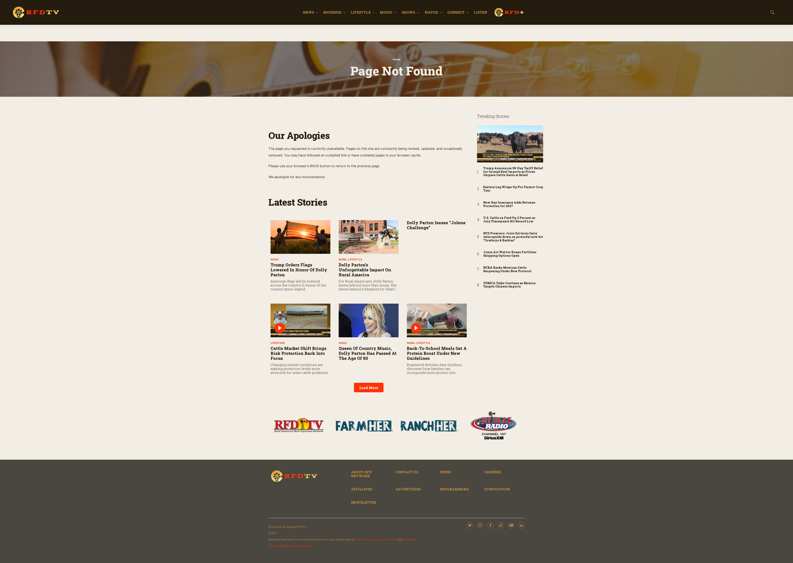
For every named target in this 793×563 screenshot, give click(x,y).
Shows (408, 12)
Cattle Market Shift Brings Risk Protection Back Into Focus (298, 353)
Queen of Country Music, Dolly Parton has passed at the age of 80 (367, 353)
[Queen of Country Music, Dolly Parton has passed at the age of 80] (369, 320)
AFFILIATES (361, 489)
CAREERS (492, 472)
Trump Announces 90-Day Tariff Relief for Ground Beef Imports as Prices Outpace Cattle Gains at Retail (513, 172)
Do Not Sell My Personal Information (290, 545)
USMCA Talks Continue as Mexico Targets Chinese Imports (509, 285)
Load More (368, 387)
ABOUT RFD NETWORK (361, 474)
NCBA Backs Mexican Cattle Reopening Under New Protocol (507, 269)
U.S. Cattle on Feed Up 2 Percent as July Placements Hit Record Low (509, 219)
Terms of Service (384, 539)
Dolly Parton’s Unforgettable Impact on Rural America (365, 269)
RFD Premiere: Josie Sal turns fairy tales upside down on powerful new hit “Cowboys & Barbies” (513, 237)
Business (332, 12)
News (308, 12)
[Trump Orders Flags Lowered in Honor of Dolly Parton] (300, 237)
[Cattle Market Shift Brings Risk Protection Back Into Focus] (300, 320)
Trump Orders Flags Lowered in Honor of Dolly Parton (299, 269)
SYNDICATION (497, 489)
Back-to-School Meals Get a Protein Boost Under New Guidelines (437, 353)
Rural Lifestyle (350, 259)
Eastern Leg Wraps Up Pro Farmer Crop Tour (513, 188)
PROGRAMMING (454, 489)
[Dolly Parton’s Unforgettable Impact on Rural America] (369, 237)
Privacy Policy (364, 539)
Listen (480, 12)
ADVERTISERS (408, 489)
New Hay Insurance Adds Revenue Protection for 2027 (509, 204)
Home (396, 59)
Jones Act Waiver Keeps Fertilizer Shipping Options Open (510, 254)
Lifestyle (361, 12)
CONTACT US (406, 472)
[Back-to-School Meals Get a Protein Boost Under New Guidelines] (437, 320)
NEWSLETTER (363, 502)
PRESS (445, 472)
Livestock (278, 343)
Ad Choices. (409, 539)
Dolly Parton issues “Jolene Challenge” (436, 225)
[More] (317, 12)
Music (386, 12)
